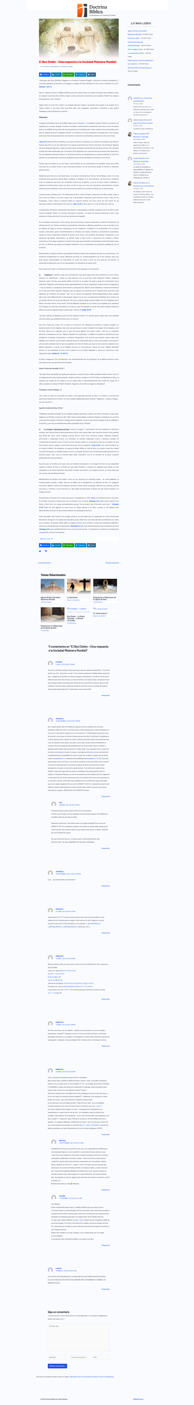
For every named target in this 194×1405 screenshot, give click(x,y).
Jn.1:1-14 (51, 993)
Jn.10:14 (60, 974)
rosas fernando (139, 158)
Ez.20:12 (51, 977)
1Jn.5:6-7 (89, 986)
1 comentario (45, 630)
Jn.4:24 (67, 983)
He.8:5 (97, 1125)
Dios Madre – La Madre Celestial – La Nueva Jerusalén (76, 618)
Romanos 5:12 (76, 526)
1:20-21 (91, 983)
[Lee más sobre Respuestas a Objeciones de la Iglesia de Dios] (105, 587)
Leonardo (137, 98)
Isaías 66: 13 (57, 353)
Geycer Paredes (139, 134)
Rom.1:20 (90, 1125)
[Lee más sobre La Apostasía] (79, 587)
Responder (106, 695)
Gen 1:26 (78, 1220)
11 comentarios (45, 66)
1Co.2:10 (73, 983)
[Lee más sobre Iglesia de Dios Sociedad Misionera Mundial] (52, 587)
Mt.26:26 (58, 980)
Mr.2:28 (58, 977)
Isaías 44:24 (86, 310)
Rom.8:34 (74, 986)
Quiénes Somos (138, 1399)
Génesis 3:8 (94, 501)
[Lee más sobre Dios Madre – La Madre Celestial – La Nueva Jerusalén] (79, 610)
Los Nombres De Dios (136, 53)
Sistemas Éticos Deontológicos (140, 68)
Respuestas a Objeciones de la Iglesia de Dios (104, 598)
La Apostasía (72, 597)
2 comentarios (97, 602)
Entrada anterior (44, 563)
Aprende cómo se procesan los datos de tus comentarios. (92, 1377)
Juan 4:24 (43, 142)
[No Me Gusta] (46, 551)
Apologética (55, 66)
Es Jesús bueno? (100, 613)
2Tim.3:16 (81, 983)
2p (86, 983)
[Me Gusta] (40, 551)
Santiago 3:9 (44, 529)
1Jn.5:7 (66, 990)
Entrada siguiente (113, 563)
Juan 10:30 (77, 204)
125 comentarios (46, 602)
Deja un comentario (73, 600)
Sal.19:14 (64, 971)
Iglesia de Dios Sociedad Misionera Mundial (50, 598)
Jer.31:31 (51, 980)
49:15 (65, 353)
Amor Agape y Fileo (135, 49)
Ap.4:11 (82, 1125)
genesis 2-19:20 (94, 758)
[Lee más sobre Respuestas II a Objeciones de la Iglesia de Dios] (52, 615)
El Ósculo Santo (134, 38)
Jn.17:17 (82, 986)
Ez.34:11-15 (52, 974)
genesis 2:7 (60, 758)
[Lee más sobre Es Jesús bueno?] (100, 609)
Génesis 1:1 (82, 123)
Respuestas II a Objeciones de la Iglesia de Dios (51, 627)
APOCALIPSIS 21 (55, 927)
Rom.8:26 (67, 986)
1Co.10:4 (72, 971)
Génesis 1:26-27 (45, 87)
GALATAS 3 (94, 924)
